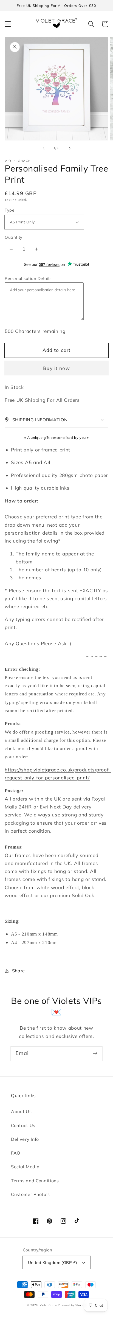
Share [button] (18, 970)
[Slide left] (44, 148)
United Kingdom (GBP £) (52, 1262)
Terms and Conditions (35, 1180)
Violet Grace (48, 1305)
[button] (8, 24)
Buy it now (56, 368)
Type (9, 210)
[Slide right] (69, 148)
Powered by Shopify (72, 1305)
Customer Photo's (30, 1194)
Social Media (25, 1166)
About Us (21, 1111)
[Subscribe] (95, 1053)
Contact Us (23, 1125)
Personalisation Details (28, 278)
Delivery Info (25, 1139)
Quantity (13, 237)
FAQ (15, 1153)
